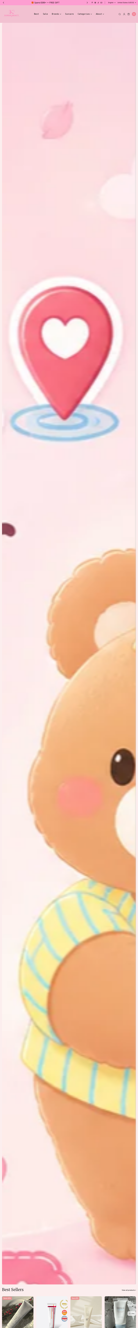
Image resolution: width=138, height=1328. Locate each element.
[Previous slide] (3, 2)
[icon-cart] (128, 14)
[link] (135, 1290)
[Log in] (124, 14)
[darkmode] (134, 14)
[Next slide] (87, 2)
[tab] (62, 1282)
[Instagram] (95, 2)
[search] (119, 14)
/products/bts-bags (9, 24)
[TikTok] (98, 2)
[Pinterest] (92, 2)
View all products (128, 1290)
